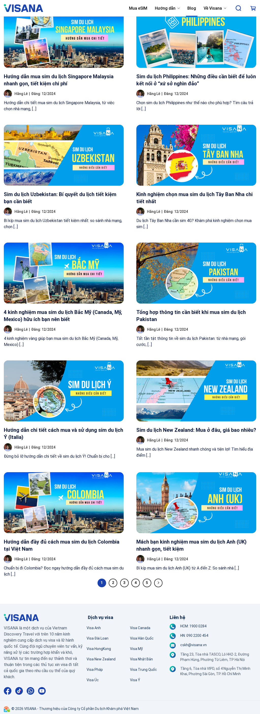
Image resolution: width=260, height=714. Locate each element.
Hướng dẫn (165, 8)
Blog (191, 8)
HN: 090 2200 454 (194, 635)
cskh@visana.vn (193, 645)
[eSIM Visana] (23, 8)
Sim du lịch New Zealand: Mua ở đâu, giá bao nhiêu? (196, 430)
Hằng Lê (21, 94)
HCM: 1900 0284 (193, 626)
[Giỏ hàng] (253, 8)
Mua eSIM (138, 8)
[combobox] (239, 8)
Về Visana (213, 8)
